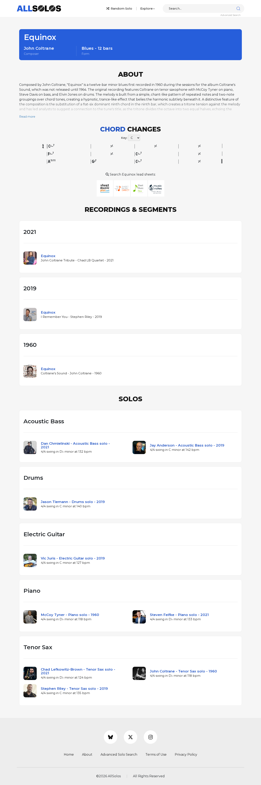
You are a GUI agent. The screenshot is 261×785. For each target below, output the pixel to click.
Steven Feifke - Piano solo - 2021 (179, 615)
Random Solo (121, 8)
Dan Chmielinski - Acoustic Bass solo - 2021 (75, 445)
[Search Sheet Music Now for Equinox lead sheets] (139, 188)
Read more (27, 116)
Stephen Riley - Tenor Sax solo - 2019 (74, 689)
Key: (124, 138)
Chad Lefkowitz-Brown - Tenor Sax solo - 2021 (78, 671)
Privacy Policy (186, 754)
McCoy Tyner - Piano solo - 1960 (70, 615)
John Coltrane (39, 48)
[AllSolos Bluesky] (110, 737)
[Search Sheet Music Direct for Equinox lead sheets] (122, 188)
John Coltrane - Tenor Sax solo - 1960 (183, 671)
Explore (146, 8)
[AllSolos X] (130, 737)
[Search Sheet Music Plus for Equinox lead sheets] (105, 188)
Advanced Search (230, 15)
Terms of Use (156, 754)
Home (69, 754)
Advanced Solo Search (119, 754)
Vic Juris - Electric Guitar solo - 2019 (73, 558)
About (87, 754)
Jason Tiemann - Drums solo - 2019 (73, 502)
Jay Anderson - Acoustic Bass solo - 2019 (187, 445)
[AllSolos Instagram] (150, 737)
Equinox (48, 256)
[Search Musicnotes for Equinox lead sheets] (156, 188)
